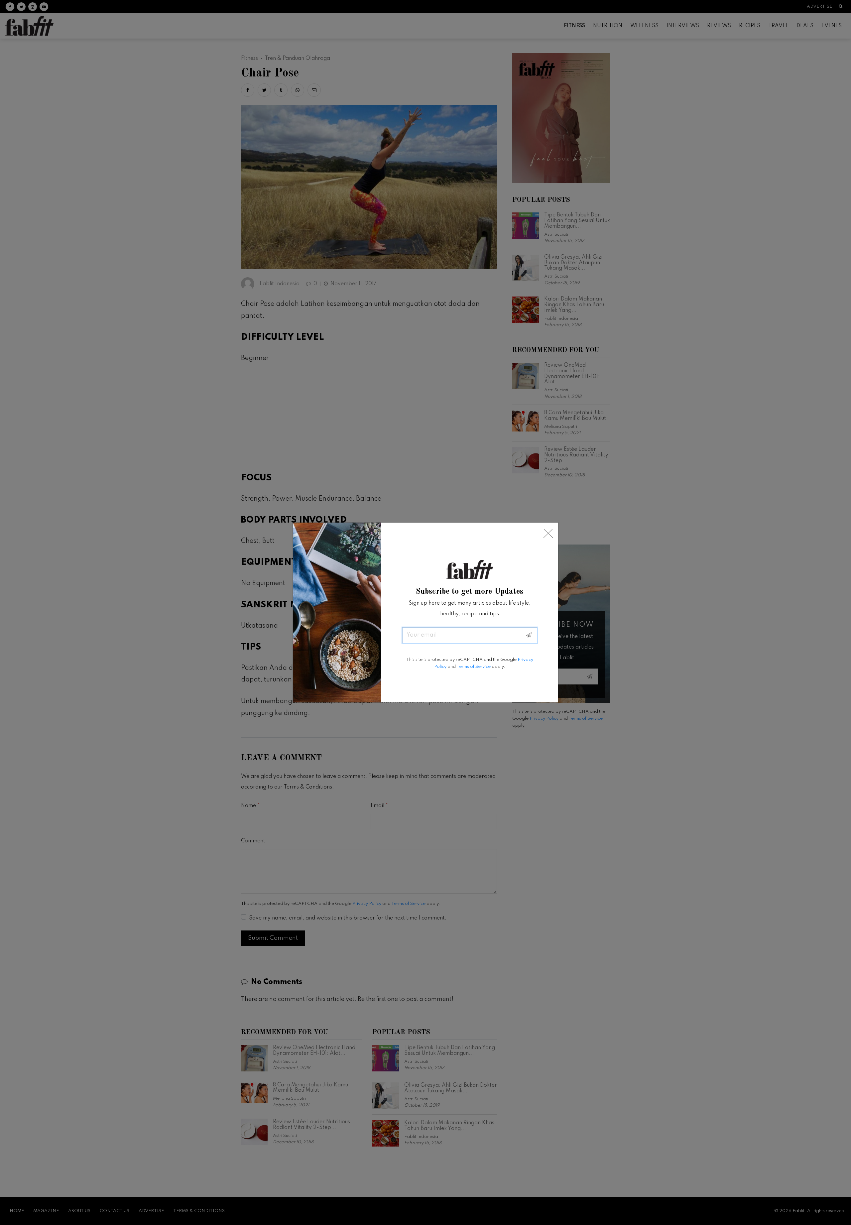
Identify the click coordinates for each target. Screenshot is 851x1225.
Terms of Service (473, 667)
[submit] (529, 635)
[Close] (548, 534)
